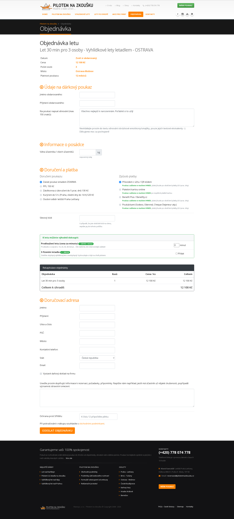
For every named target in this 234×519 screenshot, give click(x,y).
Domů (45, 14)
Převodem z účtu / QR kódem (137, 181)
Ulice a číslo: (46, 324)
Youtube (187, 14)
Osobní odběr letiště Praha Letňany (61, 199)
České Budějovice (128, 484)
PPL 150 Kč (48, 186)
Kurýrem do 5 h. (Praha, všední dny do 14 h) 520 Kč (68, 194)
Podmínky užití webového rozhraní (95, 476)
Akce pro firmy (119, 14)
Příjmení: (44, 316)
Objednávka (135, 14)
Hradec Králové (127, 491)
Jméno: (43, 307)
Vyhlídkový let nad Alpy (51, 480)
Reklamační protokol (89, 484)
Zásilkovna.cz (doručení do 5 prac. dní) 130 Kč (66, 190)
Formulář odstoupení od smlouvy (94, 480)
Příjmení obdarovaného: (52, 102)
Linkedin (192, 14)
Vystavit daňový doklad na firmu (59, 373)
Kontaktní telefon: (49, 349)
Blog (118, 5)
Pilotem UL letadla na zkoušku (53, 476)
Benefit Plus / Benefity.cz (134, 197)
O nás (109, 5)
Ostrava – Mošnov (128, 480)
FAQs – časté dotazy (166, 506)
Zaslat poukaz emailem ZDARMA (59, 181)
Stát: (42, 357)
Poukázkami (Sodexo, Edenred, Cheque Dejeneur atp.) (149, 204)
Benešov (124, 495)
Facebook (178, 14)
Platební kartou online (133, 189)
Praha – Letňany (127, 472)
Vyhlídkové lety (82, 14)
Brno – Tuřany (126, 476)
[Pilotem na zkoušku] (67, 9)
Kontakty (136, 5)
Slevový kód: (46, 217)
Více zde (69, 458)
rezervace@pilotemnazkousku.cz (180, 476)
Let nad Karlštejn (48, 472)
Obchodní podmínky (89, 472)
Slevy (126, 5)
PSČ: (42, 332)
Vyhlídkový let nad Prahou (52, 484)
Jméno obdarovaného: (51, 94)
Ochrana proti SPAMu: (51, 416)
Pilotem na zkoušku (61, 14)
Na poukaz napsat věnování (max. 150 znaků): (57, 113)
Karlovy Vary (125, 487)
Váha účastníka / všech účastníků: (57, 151)
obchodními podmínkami (91, 423)
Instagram (183, 14)
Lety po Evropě (101, 14)
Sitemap (180, 506)
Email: (43, 365)
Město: (43, 341)
